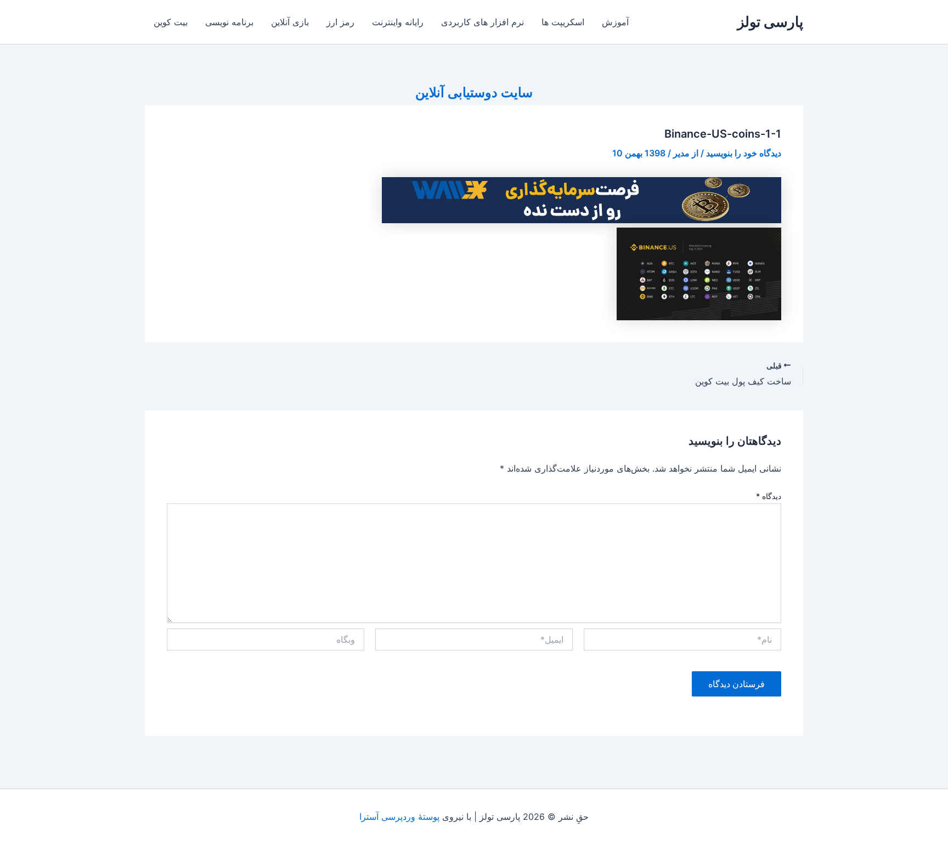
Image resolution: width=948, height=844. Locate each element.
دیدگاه (768, 496)
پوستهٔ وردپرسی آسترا (399, 816)
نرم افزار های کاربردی (482, 21)
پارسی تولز (770, 21)
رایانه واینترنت (398, 21)
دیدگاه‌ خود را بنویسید (743, 153)
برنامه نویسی (229, 21)
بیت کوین (171, 21)
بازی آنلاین (290, 21)
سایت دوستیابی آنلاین (474, 92)
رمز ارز (340, 21)
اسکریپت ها (562, 21)
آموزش (615, 21)
